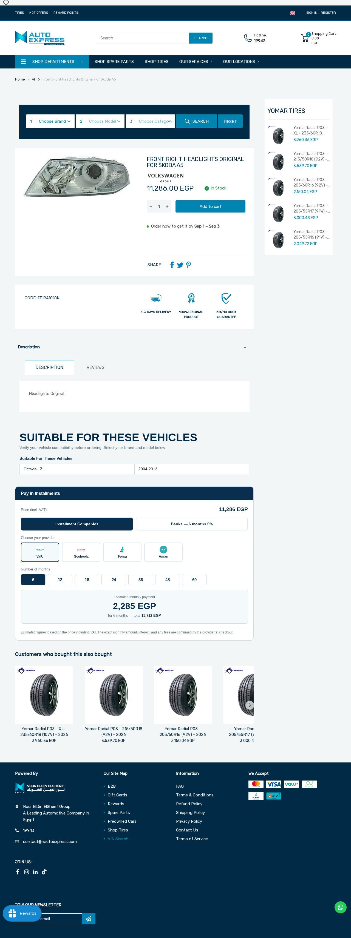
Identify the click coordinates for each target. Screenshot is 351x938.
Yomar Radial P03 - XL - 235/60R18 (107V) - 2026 (310, 130)
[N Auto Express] (39, 38)
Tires (19, 13)
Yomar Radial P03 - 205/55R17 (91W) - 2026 (310, 208)
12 (60, 579)
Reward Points (65, 13)
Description (29, 347)
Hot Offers (38, 13)
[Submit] (88, 918)
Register (328, 13)
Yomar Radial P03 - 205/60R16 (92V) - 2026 (310, 182)
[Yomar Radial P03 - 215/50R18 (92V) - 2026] (114, 695)
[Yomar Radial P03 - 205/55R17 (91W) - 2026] (252, 695)
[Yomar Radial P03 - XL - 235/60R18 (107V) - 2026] (44, 695)
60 (194, 579)
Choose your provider (38, 538)
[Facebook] (172, 265)
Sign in (311, 13)
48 (167, 579)
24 (114, 579)
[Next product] (249, 705)
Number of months (35, 569)
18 (87, 579)
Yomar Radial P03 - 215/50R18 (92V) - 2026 (310, 156)
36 (140, 579)
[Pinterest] (188, 265)
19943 (259, 40)
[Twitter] (180, 265)
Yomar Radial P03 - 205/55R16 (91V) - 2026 (310, 235)
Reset (230, 121)
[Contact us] (341, 907)
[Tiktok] (44, 871)
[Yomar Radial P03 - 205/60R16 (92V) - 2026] (183, 695)
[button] (293, 13)
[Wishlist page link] (6, 2)
